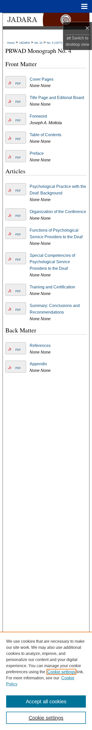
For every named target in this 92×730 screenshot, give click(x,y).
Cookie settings (61, 672)
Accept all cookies (46, 701)
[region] (46, 681)
